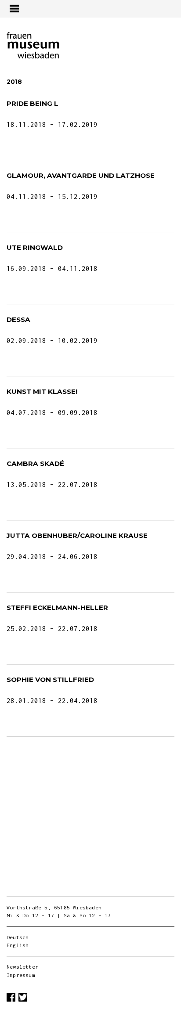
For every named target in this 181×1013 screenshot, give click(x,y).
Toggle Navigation (14, 8)
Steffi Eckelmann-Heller (57, 607)
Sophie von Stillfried (50, 679)
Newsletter (22, 966)
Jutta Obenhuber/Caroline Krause (77, 535)
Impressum (21, 975)
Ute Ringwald (35, 247)
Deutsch (18, 937)
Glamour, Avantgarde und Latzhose (81, 175)
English (18, 945)
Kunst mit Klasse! (42, 391)
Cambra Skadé (35, 463)
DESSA (18, 319)
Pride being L (32, 103)
